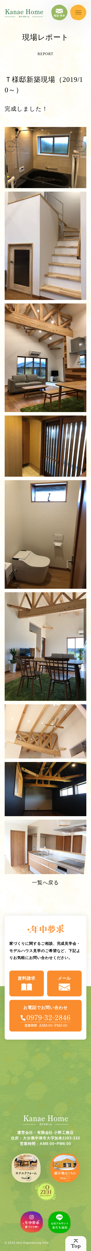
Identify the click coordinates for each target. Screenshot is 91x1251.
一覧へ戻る (45, 882)
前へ (79, 147)
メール (64, 978)
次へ (12, 147)
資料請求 (26, 978)
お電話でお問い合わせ (45, 1007)
